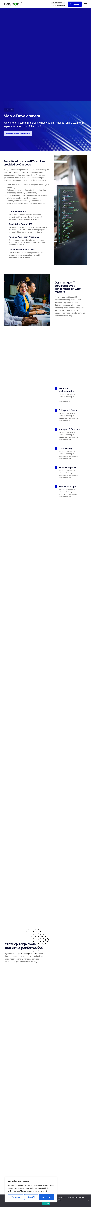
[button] (85, 4)
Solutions (9, 109)
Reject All (31, 1197)
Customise (15, 1197)
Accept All (46, 1197)
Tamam (46, 1203)
